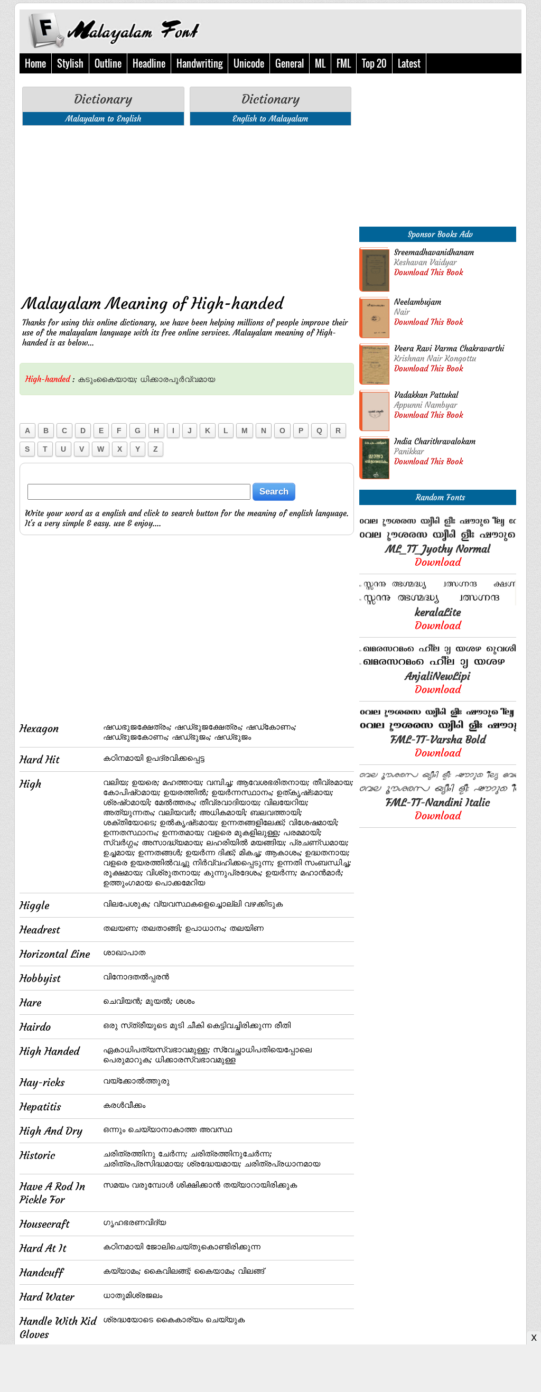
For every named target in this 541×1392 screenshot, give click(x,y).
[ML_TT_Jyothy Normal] (437, 539)
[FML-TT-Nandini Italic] (437, 793)
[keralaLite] (437, 602)
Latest (409, 63)
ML (320, 63)
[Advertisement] (187, 208)
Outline (108, 63)
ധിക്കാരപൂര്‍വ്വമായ (177, 379)
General (289, 63)
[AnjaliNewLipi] (437, 666)
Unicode (249, 63)
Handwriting (199, 63)
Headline (149, 63)
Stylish (70, 63)
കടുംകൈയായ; (107, 379)
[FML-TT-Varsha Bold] (437, 730)
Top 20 (374, 63)
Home (35, 63)
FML (344, 63)
